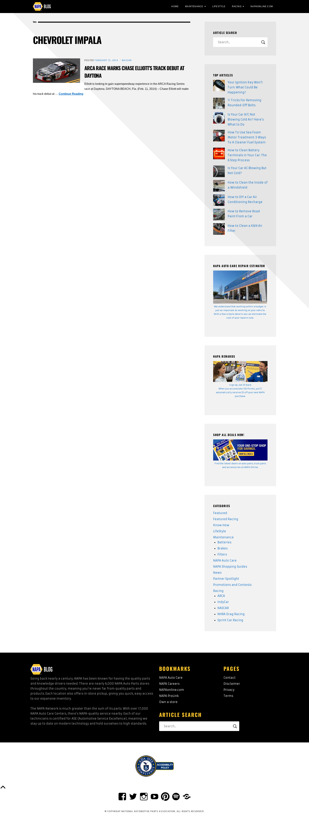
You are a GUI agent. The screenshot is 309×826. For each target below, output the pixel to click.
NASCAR (127, 60)
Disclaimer (232, 683)
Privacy (229, 690)
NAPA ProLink (169, 696)
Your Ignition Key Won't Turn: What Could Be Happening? (245, 87)
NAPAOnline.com (262, 6)
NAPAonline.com (171, 690)
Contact (230, 677)
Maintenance (194, 6)
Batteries (224, 542)
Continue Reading (71, 93)
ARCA (221, 596)
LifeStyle (218, 6)
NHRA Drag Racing (231, 614)
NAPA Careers (169, 683)
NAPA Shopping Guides (230, 566)
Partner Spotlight (226, 578)
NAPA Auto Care (225, 560)
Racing (237, 6)
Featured (220, 513)
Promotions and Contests (232, 585)
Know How (221, 525)
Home (175, 6)
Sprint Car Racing (230, 620)
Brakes (222, 548)
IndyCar (223, 602)
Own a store (168, 702)
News (217, 572)
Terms (228, 696)
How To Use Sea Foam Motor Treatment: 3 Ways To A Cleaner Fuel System (247, 137)
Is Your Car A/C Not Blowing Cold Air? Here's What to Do (246, 119)
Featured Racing (225, 519)
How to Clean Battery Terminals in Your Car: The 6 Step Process (247, 155)
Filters (222, 554)
